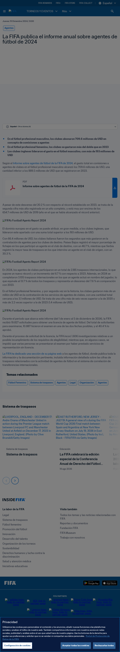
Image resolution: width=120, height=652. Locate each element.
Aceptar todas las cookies (75, 645)
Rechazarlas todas (104, 645)
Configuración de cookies (17, 645)
